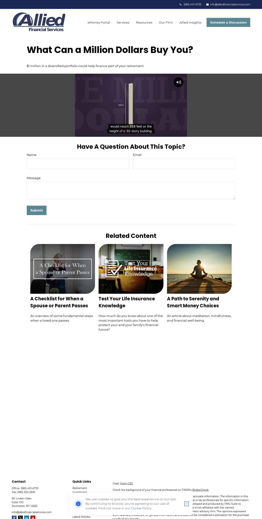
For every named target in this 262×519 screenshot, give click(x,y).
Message (34, 178)
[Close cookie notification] (186, 503)
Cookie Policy (141, 508)
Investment (79, 492)
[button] (99, 22)
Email (137, 155)
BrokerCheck (200, 490)
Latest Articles (81, 516)
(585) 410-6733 (192, 4)
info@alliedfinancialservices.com (230, 4)
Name (31, 155)
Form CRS (126, 483)
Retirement (79, 488)
